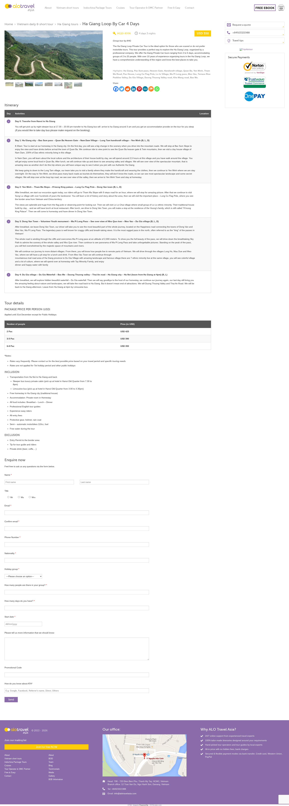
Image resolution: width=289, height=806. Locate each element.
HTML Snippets (133, 805)
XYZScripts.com (156, 805)
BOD (51, 759)
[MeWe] (145, 89)
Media (51, 772)
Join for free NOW (46, 747)
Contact (189, 7)
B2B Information (56, 779)
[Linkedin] (133, 89)
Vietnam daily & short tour (35, 24)
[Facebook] (115, 89)
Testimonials (54, 769)
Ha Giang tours (67, 24)
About (48, 7)
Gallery (52, 776)
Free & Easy (174, 7)
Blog (51, 765)
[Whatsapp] (157, 89)
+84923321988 (241, 32)
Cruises (120, 7)
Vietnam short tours (67, 7)
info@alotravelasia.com (125, 793)
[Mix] (151, 89)
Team (51, 762)
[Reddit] (127, 89)
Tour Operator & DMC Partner (146, 7)
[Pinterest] (139, 89)
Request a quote (241, 25)
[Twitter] (121, 89)
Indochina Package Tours (98, 7)
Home (9, 24)
